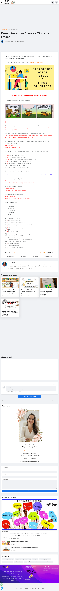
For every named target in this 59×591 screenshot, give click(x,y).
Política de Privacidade (35, 588)
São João (31, 561)
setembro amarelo (39, 561)
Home (16, 588)
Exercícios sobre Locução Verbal (19, 541)
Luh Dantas (11, 262)
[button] (2, 2)
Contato (26, 588)
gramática (35, 559)
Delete (12, 391)
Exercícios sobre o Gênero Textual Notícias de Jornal (24, 547)
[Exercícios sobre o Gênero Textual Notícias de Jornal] (6, 549)
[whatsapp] (1, 584)
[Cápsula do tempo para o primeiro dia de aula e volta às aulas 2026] (10, 304)
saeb (25, 561)
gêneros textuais (27, 559)
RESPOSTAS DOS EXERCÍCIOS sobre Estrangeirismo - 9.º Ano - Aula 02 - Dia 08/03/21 (24, 533)
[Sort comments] (54, 384)
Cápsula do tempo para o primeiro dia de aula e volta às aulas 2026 (10, 312)
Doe (43, 588)
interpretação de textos (45, 559)
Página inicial (4, 29)
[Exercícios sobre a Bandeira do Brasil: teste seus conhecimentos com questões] (48, 283)
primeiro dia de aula (7, 561)
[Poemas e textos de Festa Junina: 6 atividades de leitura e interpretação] (10, 283)
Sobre (21, 588)
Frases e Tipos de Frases (36, 62)
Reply (8, 391)
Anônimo (9, 387)
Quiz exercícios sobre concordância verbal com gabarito (28, 291)
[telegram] (1, 588)
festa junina (18, 559)
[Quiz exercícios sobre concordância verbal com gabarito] (29, 283)
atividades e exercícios (13, 29)
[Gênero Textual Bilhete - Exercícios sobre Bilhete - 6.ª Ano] (6, 537)
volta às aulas (49, 561)
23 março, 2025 (18, 391)
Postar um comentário (29, 396)
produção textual (18, 561)
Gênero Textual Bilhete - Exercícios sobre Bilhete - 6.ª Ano (26, 535)
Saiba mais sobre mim (29, 451)
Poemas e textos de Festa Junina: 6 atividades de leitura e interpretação (9, 291)
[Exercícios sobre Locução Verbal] (6, 543)
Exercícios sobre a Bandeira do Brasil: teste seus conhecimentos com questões (48, 292)
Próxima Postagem (52, 401)
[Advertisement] (29, 18)
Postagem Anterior (6, 401)
